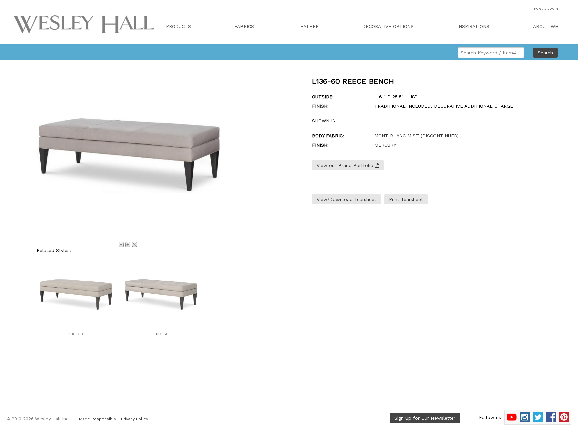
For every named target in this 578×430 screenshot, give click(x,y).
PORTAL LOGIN (546, 8)
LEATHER (308, 26)
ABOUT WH (545, 26)
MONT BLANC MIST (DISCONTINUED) (416, 135)
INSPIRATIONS (473, 26)
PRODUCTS (178, 26)
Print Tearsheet (406, 199)
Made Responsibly (97, 419)
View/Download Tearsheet (346, 199)
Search (545, 52)
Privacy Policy (134, 419)
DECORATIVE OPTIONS (388, 26)
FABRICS (244, 26)
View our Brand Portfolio (346, 165)
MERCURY (385, 145)
